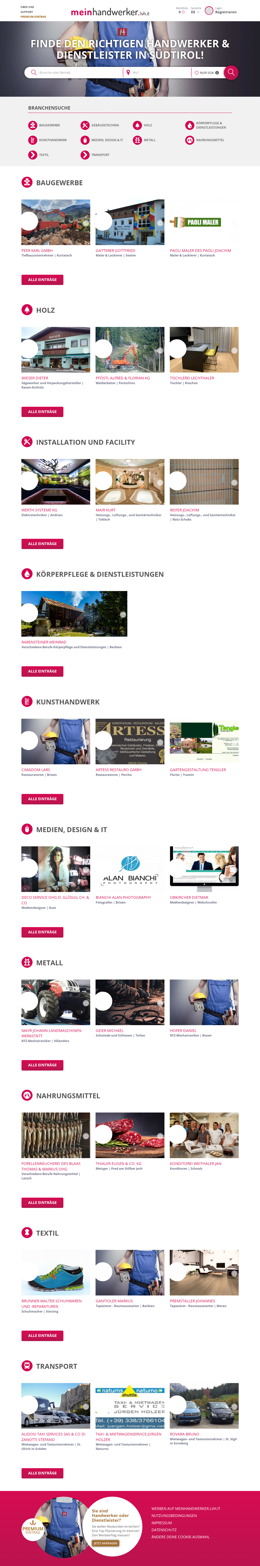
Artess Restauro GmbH (119, 769)
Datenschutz (164, 1529)
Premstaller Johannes (192, 1300)
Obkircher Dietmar (189, 897)
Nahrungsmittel (210, 140)
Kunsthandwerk (53, 140)
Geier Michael (110, 1030)
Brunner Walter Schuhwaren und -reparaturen (52, 1303)
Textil (44, 155)
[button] (197, 70)
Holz (148, 125)
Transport (100, 155)
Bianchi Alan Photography (123, 897)
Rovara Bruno (184, 1434)
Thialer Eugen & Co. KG (119, 1163)
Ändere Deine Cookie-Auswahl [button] (181, 1536)
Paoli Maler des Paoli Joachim (200, 250)
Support (27, 12)
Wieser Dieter (35, 378)
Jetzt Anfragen (105, 1543)
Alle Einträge (42, 279)
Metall (150, 140)
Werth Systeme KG (39, 510)
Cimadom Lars (36, 769)
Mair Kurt (106, 510)
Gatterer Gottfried (115, 250)
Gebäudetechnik (105, 125)
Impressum (162, 1522)
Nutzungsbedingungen (174, 1515)
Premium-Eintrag (33, 16)
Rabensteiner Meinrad (44, 642)
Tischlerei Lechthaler (192, 378)
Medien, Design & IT (107, 140)
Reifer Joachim (184, 510)
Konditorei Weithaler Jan (195, 1163)
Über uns (27, 7)
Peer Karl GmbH (37, 250)
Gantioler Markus (114, 1300)
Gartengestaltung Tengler (198, 769)
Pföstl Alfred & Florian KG (123, 378)
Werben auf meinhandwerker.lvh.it (186, 1508)
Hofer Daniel (183, 1030)
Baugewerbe (49, 125)
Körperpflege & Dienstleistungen (211, 125)
